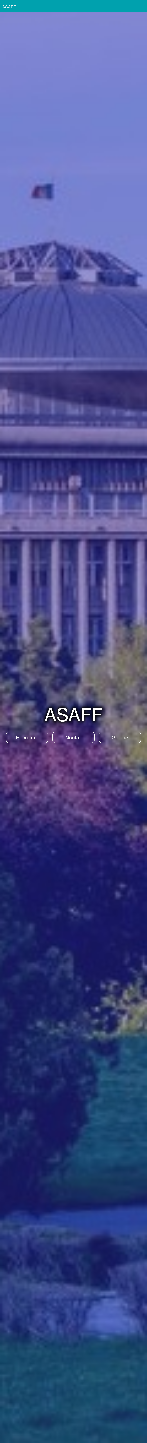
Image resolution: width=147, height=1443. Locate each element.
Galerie (120, 737)
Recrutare (27, 737)
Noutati (73, 737)
